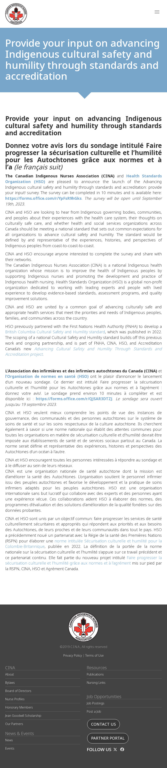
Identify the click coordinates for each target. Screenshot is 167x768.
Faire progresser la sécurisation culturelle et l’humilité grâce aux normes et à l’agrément (83, 560)
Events (9, 748)
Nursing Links (96, 682)
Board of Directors (18, 691)
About (9, 674)
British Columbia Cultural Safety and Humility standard (55, 332)
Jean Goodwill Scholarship (23, 715)
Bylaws (10, 682)
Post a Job (94, 711)
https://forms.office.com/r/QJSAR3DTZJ (74, 399)
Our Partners (14, 724)
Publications (95, 674)
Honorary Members (19, 707)
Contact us (103, 724)
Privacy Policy (72, 655)
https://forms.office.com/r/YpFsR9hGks (43, 198)
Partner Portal (108, 738)
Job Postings (95, 703)
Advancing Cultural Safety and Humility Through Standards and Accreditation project (83, 351)
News (9, 740)
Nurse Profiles (15, 699)
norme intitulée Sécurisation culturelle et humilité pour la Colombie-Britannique (83, 544)
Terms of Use (94, 655)
